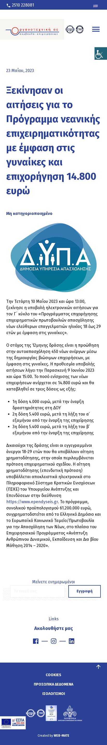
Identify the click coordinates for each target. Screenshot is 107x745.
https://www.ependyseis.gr (32, 501)
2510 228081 (22, 5)
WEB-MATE (61, 735)
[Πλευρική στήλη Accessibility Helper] (101, 53)
